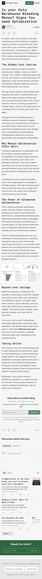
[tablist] (11, 446)
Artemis (7, 320)
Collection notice (34, 564)
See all (6, 533)
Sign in (37, 3)
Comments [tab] (7, 446)
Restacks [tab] (16, 446)
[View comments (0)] (9, 33)
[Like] (4, 33)
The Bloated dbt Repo (13, 518)
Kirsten (9, 26)
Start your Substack (15, 569)
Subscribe (29, 3)
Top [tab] (4, 473)
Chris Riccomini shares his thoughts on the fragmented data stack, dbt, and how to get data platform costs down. (15, 488)
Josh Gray (14, 491)
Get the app (31, 569)
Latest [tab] (10, 473)
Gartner (16, 179)
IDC (28, 50)
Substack (10, 574)
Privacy (18, 564)
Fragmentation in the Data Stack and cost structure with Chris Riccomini (15, 481)
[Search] (38, 473)
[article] (21, 487)
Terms (24, 564)
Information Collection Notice (22, 419)
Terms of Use (31, 417)
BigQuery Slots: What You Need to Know (15, 500)
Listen (37, 27)
